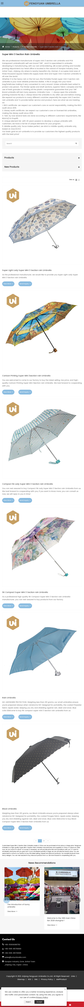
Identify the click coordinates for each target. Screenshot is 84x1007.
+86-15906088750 (12, 944)
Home (7, 47)
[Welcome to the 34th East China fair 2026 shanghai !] (62, 890)
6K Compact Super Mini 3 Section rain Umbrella (25, 592)
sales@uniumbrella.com (15, 957)
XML (36, 979)
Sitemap (21, 979)
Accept (39, 1002)
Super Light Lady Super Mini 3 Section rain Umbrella (27, 270)
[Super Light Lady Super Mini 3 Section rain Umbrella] (42, 225)
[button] (6, 900)
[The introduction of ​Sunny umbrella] (22, 883)
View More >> (8, 284)
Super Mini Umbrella (29, 47)
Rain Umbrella (9, 697)
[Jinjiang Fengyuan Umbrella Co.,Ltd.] (42, 2)
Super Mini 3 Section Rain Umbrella (53, 47)
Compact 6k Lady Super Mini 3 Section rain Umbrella (27, 484)
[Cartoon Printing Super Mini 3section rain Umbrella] (42, 330)
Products (16, 47)
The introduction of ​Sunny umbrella (18, 905)
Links (73, 976)
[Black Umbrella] (42, 763)
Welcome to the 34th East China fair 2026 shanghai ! (61, 919)
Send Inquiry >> (25, 284)
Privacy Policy (47, 979)
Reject (28, 1002)
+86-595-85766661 (12, 948)
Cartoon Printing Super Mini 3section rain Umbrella (26, 375)
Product (63, 979)
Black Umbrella (9, 808)
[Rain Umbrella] (42, 652)
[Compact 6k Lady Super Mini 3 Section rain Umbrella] (42, 439)
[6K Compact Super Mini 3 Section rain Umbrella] (42, 547)
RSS (29, 979)
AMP (58, 979)
